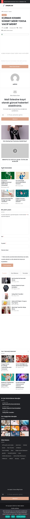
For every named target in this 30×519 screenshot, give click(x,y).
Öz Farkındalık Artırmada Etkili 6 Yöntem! (21, 182)
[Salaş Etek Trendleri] (6, 296)
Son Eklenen (14, 273)
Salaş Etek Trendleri (17, 294)
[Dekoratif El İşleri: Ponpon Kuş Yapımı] (6, 302)
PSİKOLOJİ (4, 458)
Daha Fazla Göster (15, 66)
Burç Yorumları (10, 447)
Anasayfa (5, 11)
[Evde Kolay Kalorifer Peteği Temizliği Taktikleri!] (7, 193)
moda (19, 453)
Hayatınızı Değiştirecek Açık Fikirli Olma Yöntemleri (6, 183)
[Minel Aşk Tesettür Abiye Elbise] (6, 310)
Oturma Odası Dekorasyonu (20, 455)
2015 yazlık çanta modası (8, 445)
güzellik (4, 453)
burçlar (3, 447)
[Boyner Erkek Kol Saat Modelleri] (6, 288)
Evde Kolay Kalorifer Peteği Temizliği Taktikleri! (7, 200)
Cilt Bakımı (18, 447)
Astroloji (25, 445)
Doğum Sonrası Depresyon (21, 450)
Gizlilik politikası (15, 508)
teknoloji (17, 458)
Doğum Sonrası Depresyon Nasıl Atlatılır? (20, 200)
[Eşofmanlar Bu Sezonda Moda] (6, 281)
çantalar (23, 458)
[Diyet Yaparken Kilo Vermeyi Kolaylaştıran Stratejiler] (5, 428)
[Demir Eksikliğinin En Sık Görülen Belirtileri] (22, 358)
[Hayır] (28, 514)
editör (5, 27)
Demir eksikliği (5, 450)
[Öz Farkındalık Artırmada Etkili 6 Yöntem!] (22, 175)
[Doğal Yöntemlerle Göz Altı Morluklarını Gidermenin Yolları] (24, 433)
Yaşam (10, 11)
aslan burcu (18, 445)
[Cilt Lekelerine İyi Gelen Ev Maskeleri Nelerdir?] (15, 422)
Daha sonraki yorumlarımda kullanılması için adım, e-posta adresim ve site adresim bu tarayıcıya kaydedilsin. (15, 259)
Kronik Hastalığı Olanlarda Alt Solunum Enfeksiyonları (20, 385)
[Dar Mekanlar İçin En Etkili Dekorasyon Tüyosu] (5, 422)
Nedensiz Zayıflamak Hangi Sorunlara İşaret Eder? (7, 384)
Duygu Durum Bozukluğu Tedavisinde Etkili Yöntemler (6, 366)
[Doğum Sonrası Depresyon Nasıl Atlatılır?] (22, 193)
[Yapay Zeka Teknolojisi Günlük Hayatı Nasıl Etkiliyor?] (24, 422)
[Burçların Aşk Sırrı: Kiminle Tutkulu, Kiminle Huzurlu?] (24, 428)
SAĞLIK (11, 458)
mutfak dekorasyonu (6, 455)
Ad (2, 236)
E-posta (3, 243)
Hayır (13, 516)
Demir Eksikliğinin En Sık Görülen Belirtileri (22, 364)
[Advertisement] (15, 331)
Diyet (12, 450)
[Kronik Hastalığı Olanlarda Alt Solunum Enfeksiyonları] (22, 377)
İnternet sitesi (4, 250)
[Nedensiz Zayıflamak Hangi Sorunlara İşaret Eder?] (7, 377)
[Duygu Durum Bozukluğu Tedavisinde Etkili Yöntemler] (7, 358)
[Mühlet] (7, 5)
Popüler (4, 273)
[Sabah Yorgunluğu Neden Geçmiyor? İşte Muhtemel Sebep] (5, 433)
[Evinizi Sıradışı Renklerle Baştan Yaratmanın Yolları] (15, 433)
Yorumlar (25, 273)
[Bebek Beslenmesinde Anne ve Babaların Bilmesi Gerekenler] (15, 428)
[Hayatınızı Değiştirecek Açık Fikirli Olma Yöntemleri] (7, 175)
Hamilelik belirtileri (12, 453)
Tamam (7, 516)
